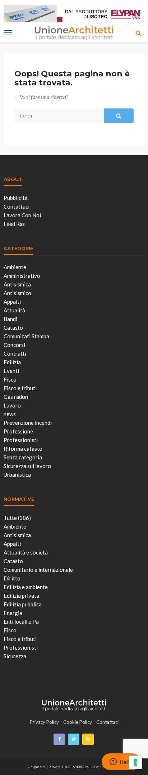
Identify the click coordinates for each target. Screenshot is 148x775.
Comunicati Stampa (26, 336)
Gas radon (16, 396)
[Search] (138, 32)
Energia (13, 613)
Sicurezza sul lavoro (27, 466)
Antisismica (17, 284)
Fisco (10, 379)
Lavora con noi (22, 215)
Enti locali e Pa (21, 621)
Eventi (11, 371)
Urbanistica (17, 474)
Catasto (13, 327)
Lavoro (12, 405)
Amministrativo (22, 275)
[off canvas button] (8, 32)
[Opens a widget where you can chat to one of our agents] (121, 762)
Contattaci (16, 206)
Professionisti (21, 440)
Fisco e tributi (20, 388)
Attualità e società (26, 552)
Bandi (10, 319)
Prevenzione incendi (28, 422)
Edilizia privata (21, 595)
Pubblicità (16, 198)
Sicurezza (15, 656)
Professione (18, 431)
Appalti (12, 301)
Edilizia (12, 362)
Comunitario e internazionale (38, 569)
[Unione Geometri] (74, 704)
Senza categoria (23, 457)
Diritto (12, 578)
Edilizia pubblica (23, 604)
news (10, 414)
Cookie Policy (77, 722)
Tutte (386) (17, 518)
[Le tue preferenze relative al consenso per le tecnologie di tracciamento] (135, 762)
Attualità (14, 310)
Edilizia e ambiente (26, 587)
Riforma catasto (23, 448)
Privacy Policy (44, 722)
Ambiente (15, 267)
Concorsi (14, 345)
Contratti (15, 353)
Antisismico (17, 293)
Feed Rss (14, 224)
